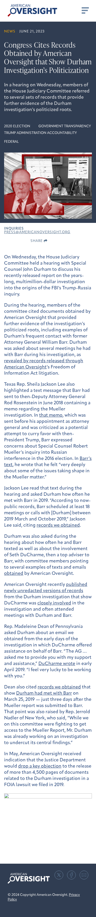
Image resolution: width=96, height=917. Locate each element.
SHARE (37, 241)
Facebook (71, 875)
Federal (11, 142)
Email (84, 875)
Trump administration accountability (40, 133)
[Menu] (85, 10)
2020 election (17, 126)
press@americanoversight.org (37, 232)
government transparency (64, 126)
